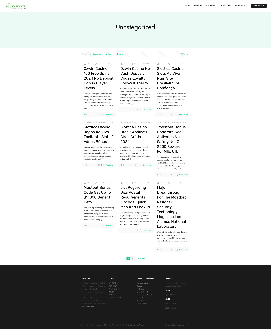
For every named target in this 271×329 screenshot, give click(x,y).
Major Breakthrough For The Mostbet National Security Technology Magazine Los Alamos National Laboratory (171, 207)
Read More (90, 306)
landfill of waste (143, 292)
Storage (140, 286)
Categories (97, 54)
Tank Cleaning (142, 289)
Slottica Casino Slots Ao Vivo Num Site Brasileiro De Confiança (170, 78)
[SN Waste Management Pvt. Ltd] (16, 6)
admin (89, 64)
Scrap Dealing (142, 303)
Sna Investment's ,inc (136, 325)
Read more (110, 114)
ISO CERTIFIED (115, 298)
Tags (110, 54)
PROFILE (112, 292)
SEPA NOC (113, 286)
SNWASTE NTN (115, 289)
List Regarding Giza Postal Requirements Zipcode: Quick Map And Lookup (135, 197)
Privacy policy (170, 325)
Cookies (181, 325)
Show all (185, 54)
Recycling (140, 300)
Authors (121, 54)
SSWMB (112, 295)
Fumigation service (144, 298)
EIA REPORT (114, 283)
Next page (142, 258)
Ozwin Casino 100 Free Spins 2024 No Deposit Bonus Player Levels (98, 78)
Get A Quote (258, 6)
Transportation (142, 283)
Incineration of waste (145, 295)
